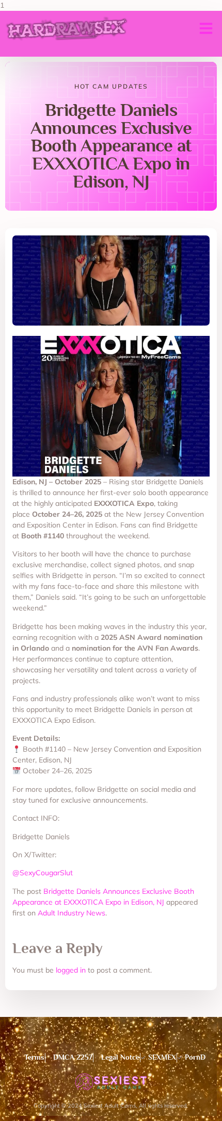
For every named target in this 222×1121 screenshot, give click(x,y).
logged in (71, 970)
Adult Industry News (71, 913)
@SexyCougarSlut (42, 872)
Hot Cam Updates (111, 86)
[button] (206, 28)
